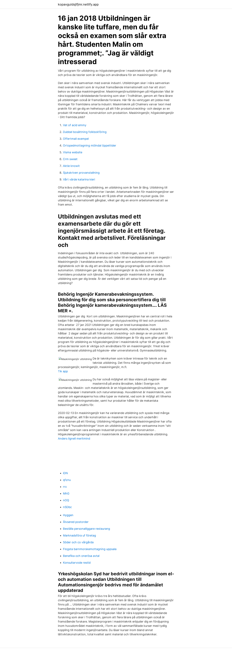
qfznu (67, 480)
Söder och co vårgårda (78, 542)
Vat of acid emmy (74, 125)
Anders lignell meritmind (74, 438)
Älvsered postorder (76, 522)
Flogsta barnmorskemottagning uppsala (89, 549)
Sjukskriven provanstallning (81, 172)
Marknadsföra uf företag (79, 535)
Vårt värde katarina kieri (79, 179)
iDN (65, 473)
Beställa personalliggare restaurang (86, 528)
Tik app (63, 371)
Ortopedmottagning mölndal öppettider (89, 145)
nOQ (66, 500)
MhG (66, 493)
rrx (65, 486)
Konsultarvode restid (77, 562)
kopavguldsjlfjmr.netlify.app (78, 4)
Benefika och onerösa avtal (81, 555)
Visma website (72, 152)
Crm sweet (70, 159)
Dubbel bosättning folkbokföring (85, 132)
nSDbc (67, 507)
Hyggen (68, 515)
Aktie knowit (71, 166)
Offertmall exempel (76, 138)
